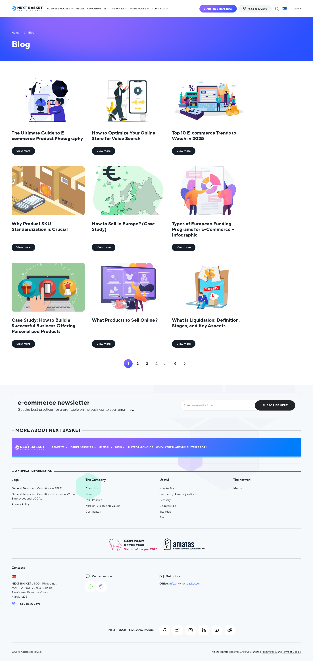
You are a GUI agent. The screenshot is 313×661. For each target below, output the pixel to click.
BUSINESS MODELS (58, 8)
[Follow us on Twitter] (177, 630)
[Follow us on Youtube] (217, 630)
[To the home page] (27, 9)
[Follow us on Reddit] (230, 630)
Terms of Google (291, 652)
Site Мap (165, 511)
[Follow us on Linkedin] (204, 630)
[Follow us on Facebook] (164, 630)
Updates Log (167, 506)
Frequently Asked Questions (178, 494)
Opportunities (97, 8)
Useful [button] (104, 447)
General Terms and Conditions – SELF (37, 488)
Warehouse (138, 8)
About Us (91, 488)
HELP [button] (118, 447)
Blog (162, 517)
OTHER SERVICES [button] (81, 447)
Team (89, 494)
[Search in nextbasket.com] (277, 9)
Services (118, 8)
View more (23, 151)
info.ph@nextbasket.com (185, 583)
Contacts (158, 8)
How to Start (167, 488)
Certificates (93, 511)
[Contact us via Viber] (101, 586)
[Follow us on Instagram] (190, 630)
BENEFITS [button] (58, 447)
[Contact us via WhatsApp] (90, 586)
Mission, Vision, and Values (102, 506)
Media (237, 488)
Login (297, 8)
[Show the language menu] (285, 8)
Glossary (165, 500)
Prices (80, 8)
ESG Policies (93, 500)
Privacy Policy (21, 504)
